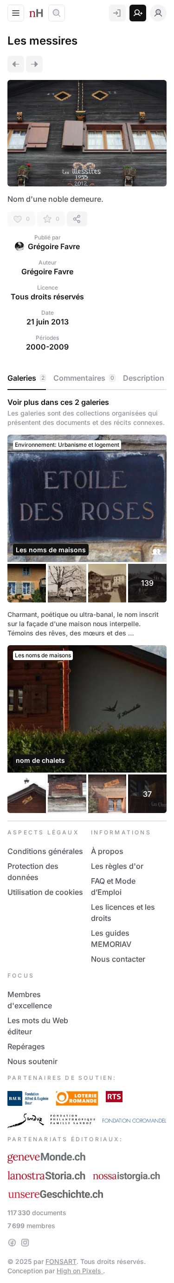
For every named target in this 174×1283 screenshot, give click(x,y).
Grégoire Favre (54, 246)
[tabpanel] (87, 605)
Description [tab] (143, 378)
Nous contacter (118, 959)
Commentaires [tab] (83, 378)
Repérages (26, 1046)
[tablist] (87, 378)
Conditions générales (45, 851)
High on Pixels (80, 1271)
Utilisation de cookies (45, 892)
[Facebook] (12, 1242)
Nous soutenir (32, 1061)
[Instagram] (25, 1242)
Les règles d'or (117, 866)
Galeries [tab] (26, 378)
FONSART (61, 1261)
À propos (107, 851)
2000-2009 (47, 346)
